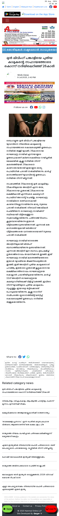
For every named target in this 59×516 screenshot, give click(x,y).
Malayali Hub (26, 7)
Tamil (8, 7)
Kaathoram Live (40, 7)
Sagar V (38, 513)
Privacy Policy (41, 506)
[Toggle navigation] (7, 20)
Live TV (52, 509)
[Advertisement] (29, 329)
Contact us (27, 506)
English (16, 7)
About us (16, 506)
